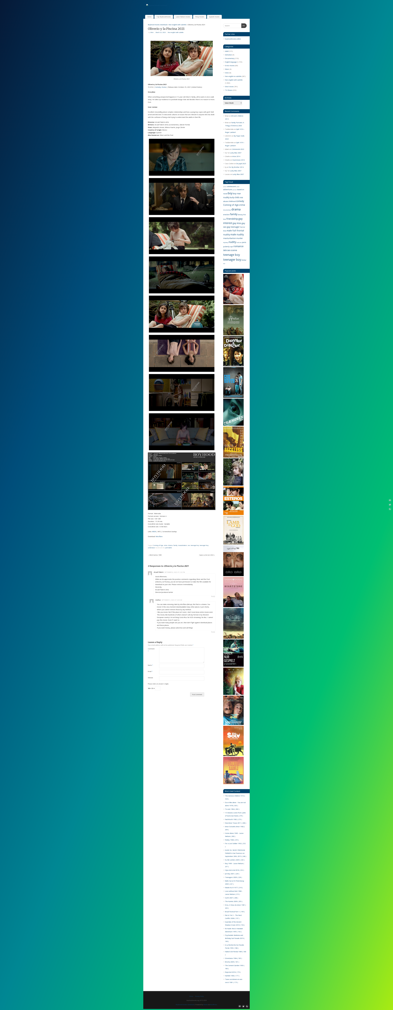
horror (242, 227)
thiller (244, 260)
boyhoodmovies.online (233, 39)
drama (170, 545)
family (175, 545)
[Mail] (389, 501)
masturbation (182, 545)
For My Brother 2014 (236, 167)
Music (227, 69)
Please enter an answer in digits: (158, 684)
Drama (164, 87)
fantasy (240, 215)
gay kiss (237, 223)
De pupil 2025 (241, 163)
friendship (232, 218)
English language (231, 62)
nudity (232, 242)
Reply (213, 596)
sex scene (232, 250)
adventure (227, 189)
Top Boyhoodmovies (163, 17)
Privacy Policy (199, 996)
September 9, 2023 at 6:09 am (172, 600)
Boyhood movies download (157, 25)
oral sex (239, 242)
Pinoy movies (199, 17)
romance (238, 246)
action (225, 186)
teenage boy (195, 545)
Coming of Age (158, 545)
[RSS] (389, 509)
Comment (151, 650)
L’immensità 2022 (238, 149)
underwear (151, 548)
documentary (227, 210)
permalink (168, 548)
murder (239, 238)
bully (232, 197)
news (227, 73)
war (224, 263)
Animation (228, 55)
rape (231, 247)
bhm (152, 32)
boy (230, 193)
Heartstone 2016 (238, 160)
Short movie (229, 86)
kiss (224, 231)
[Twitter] (389, 505)
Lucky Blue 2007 (235, 153)
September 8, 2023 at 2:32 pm (174, 572)
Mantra (206, 1004)
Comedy (158, 87)
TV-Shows (228, 90)
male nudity (237, 234)
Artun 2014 (236, 156)
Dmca (191, 996)
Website (150, 678)
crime (165, 545)
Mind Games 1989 (155, 555)
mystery (225, 242)
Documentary (230, 58)
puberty (226, 246)
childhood (232, 201)
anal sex (234, 189)
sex (189, 545)
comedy (240, 201)
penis (244, 242)
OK (243, 26)
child (237, 197)
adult (237, 186)
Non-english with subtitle (177, 25)
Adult (227, 51)
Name (150, 665)
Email (150, 671)
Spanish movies (214, 17)
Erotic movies (230, 65)
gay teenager (233, 226)
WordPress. (213, 1004)
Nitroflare (159, 536)
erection (226, 214)
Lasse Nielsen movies (183, 17)
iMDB (154, 531)
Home (149, 17)
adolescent (231, 186)
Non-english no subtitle (233, 76)
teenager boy (204, 545)
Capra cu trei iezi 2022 (207, 555)
